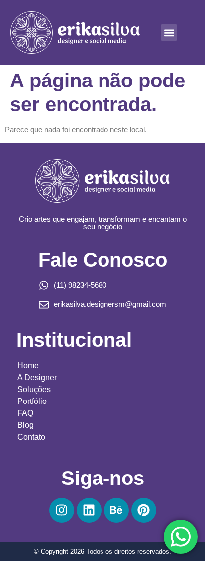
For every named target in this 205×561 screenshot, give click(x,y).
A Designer (37, 377)
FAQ (25, 413)
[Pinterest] (143, 510)
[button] (169, 32)
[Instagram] (61, 510)
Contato (31, 437)
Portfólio (32, 401)
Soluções (34, 389)
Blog (25, 425)
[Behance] (116, 510)
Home (28, 365)
